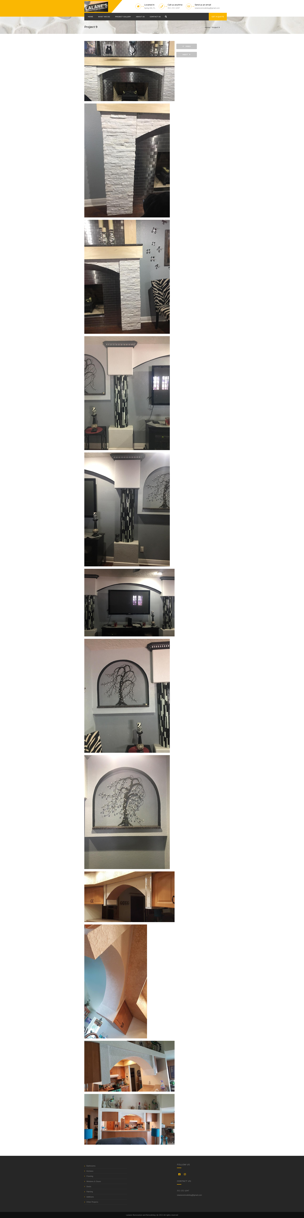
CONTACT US (155, 17)
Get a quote (218, 17)
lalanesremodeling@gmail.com (189, 1195)
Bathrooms (90, 1166)
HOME (90, 17)
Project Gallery (123, 17)
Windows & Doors (93, 1181)
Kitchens (89, 1171)
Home (207, 27)
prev (187, 46)
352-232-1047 (183, 1190)
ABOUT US (140, 17)
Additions (90, 1197)
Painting (89, 1191)
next (186, 54)
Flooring (89, 1176)
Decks (88, 1186)
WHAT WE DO (104, 17)
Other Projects (92, 1202)
